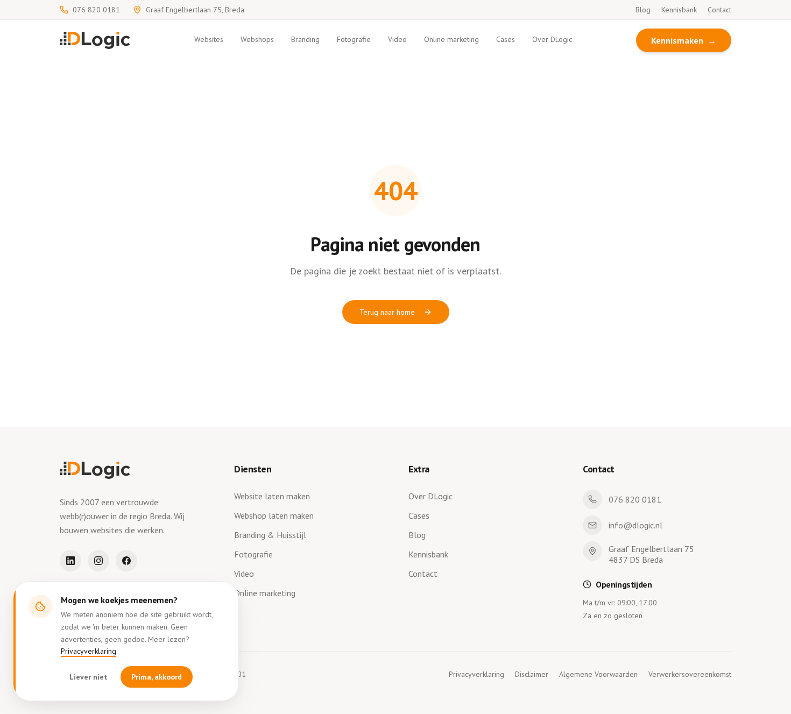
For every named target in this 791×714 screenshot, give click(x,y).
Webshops (257, 39)
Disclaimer (531, 674)
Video (397, 39)
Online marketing (451, 39)
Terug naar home (387, 312)
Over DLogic (552, 39)
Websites (208, 39)
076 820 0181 (96, 10)
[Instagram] (98, 560)
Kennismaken (683, 40)
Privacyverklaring (88, 651)
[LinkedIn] (70, 560)
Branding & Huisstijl (270, 534)
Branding (305, 39)
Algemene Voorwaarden (598, 674)
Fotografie (354, 39)
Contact (719, 10)
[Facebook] (126, 560)
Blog (643, 10)
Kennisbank (679, 10)
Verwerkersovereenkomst (689, 674)
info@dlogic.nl (635, 525)
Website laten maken (272, 496)
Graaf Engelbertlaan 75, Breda (195, 10)
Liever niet (88, 677)
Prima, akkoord (156, 677)
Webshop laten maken (274, 515)
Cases (505, 39)
